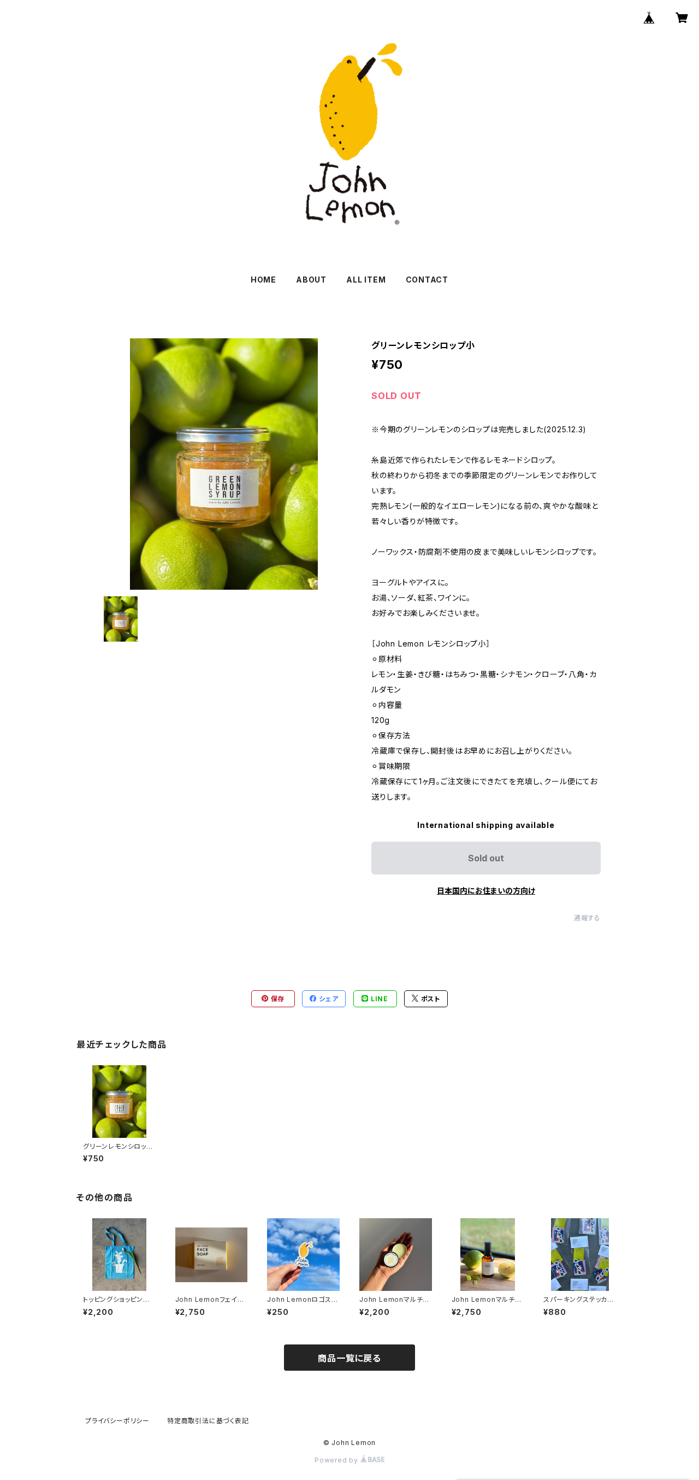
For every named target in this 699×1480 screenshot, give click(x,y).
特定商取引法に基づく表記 (208, 1421)
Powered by (337, 1460)
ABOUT (311, 279)
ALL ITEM (366, 279)
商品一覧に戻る (349, 1358)
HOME (263, 279)
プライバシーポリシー (117, 1421)
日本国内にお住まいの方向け (486, 890)
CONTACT (427, 279)
